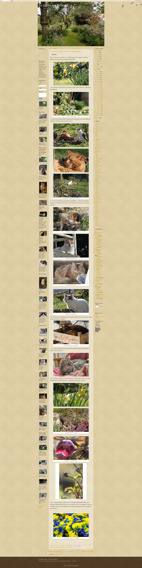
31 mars (99, 83)
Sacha (96, 207)
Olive (96, 186)
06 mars (99, 106)
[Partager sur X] (78, 545)
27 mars (99, 89)
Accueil (71, 551)
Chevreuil (97, 144)
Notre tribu (69, 547)
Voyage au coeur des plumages (99, 287)
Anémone (97, 128)
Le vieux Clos (100, 232)
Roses (96, 204)
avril (99, 79)
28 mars (99, 87)
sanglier (97, 211)
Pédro (96, 194)
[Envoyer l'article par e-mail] (74, 545)
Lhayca (96, 174)
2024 (98, 54)
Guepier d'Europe (99, 158)
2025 (98, 52)
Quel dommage (98, 198)
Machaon (97, 177)
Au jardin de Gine (99, 280)
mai (99, 77)
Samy (96, 209)
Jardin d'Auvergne (99, 239)
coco (98, 314)
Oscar (96, 188)
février (99, 113)
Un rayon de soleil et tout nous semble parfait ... (66, 51)
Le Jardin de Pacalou (99, 262)
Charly (96, 142)
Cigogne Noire (98, 146)
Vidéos (96, 223)
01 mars (99, 110)
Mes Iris (97, 181)
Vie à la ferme (98, 225)
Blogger (76, 565)
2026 (98, 50)
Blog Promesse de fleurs (99, 269)
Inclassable (55, 547)
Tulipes (96, 218)
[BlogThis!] (77, 545)
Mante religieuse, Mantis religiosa (100, 290)
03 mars (99, 108)
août (99, 71)
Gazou (96, 155)
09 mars (99, 104)
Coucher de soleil (99, 147)
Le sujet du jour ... (99, 172)
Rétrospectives (98, 202)
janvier (99, 115)
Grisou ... (97, 156)
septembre (100, 68)
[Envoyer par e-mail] (76, 545)
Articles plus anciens (87, 551)
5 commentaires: (68, 545)
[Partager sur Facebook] (79, 545)
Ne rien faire (99, 252)
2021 (98, 117)
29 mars (99, 85)
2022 (98, 58)
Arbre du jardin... (98, 130)
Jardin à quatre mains (99, 256)
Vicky (96, 222)
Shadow (97, 213)
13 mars (99, 98)
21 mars (99, 95)
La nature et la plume (100, 295)
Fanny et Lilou (98, 151)
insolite (96, 164)
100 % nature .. (98, 123)
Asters (96, 132)
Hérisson (97, 160)
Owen (96, 190)
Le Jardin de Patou (99, 244)
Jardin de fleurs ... (62, 547)
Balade (96, 134)
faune (96, 153)
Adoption (97, 126)
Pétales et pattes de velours (99, 250)
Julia (96, 167)
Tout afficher (101, 300)
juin (99, 75)
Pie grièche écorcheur (97, 196)
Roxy (96, 205)
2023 (98, 56)
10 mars (99, 102)
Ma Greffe (97, 175)
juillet (99, 73)
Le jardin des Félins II (53, 5)
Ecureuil (97, 149)
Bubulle (97, 135)
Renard (96, 200)
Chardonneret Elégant (98, 140)
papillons (97, 192)
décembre (100, 60)
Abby (96, 125)
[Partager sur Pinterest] (80, 545)
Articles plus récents (54, 551)
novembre (100, 63)
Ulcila (96, 220)
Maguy (96, 179)
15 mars (99, 96)
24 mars (99, 92)
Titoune (96, 216)
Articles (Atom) (58, 554)
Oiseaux (97, 184)
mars (99, 81)
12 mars (99, 100)
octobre (99, 66)
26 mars (99, 91)
